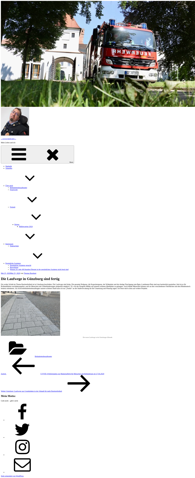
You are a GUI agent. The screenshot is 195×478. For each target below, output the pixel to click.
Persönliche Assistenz (13, 263)
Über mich (9, 186)
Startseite (8, 166)
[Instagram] (22, 455)
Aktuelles (8, 168)
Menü (71, 162)
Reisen (16, 224)
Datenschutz (14, 246)
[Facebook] (22, 420)
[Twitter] (22, 437)
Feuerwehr (14, 190)
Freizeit (12, 207)
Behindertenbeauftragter (18, 188)
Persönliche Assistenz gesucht (20, 265)
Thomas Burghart (30, 273)
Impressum (9, 244)
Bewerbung (14, 267)
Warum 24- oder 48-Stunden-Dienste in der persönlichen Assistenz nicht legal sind (39, 269)
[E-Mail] (22, 472)
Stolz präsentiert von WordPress (12, 476)
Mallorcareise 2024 (26, 226)
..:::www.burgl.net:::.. (8, 139)
